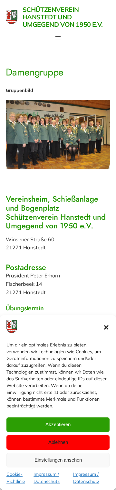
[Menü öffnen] (58, 38)
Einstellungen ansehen (58, 460)
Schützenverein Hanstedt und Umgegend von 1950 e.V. (63, 16)
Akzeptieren (58, 424)
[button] (106, 327)
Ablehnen (58, 442)
